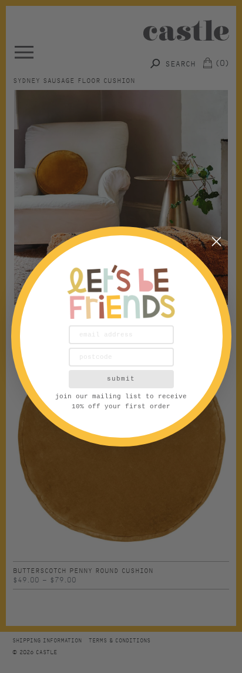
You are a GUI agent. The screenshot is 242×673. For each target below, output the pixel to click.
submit (121, 378)
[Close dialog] (216, 241)
